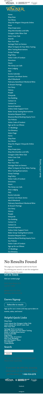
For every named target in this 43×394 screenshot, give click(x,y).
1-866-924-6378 (29, 374)
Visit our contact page (12, 279)
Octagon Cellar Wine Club (17, 33)
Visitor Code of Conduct (16, 58)
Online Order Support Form (18, 109)
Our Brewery (13, 130)
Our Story (11, 87)
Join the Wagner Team (12, 340)
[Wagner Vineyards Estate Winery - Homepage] (15, 12)
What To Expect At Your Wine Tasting (21, 47)
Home (10, 14)
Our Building (12, 98)
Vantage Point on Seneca (17, 44)
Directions (12, 60)
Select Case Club (14, 36)
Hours (10, 63)
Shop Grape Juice (14, 28)
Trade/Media (9, 343)
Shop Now (12, 17)
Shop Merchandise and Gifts (18, 31)
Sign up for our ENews (16, 125)
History (10, 90)
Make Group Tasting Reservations (20, 111)
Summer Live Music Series (17, 76)
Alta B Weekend (14, 79)
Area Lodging (13, 68)
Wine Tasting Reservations (18, 49)
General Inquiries (14, 106)
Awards (11, 39)
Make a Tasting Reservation (14, 332)
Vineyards (11, 95)
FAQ (9, 71)
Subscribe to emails (15, 305)
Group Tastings (13, 52)
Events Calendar (14, 74)
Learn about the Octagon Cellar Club (17, 323)
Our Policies (12, 119)
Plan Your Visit (13, 41)
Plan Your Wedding (11, 338)
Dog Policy (12, 55)
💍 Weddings (13, 128)
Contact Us (12, 101)
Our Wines (12, 20)
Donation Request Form (17, 114)
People (10, 93)
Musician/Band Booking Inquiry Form (21, 117)
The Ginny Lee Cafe (15, 66)
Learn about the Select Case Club (16, 325)
